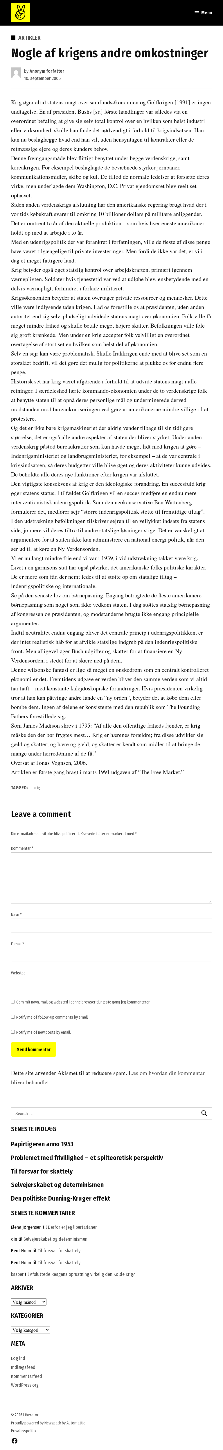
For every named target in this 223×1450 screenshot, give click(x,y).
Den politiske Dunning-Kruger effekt (60, 1198)
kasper (17, 1274)
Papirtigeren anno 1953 (42, 1144)
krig (37, 787)
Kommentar (22, 848)
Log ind (18, 1358)
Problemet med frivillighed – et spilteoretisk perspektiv (87, 1158)
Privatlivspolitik (23, 1430)
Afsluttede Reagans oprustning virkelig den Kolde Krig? (82, 1274)
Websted (18, 973)
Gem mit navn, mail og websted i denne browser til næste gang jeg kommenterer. (83, 1002)
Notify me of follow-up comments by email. (52, 1017)
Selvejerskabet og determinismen (57, 1185)
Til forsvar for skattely (42, 1171)
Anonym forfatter (47, 71)
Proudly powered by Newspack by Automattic (48, 1423)
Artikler (29, 37)
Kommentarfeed (26, 1376)
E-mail (17, 944)
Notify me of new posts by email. (43, 1032)
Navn (16, 914)
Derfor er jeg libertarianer (72, 1227)
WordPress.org (25, 1385)
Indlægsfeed (23, 1367)
